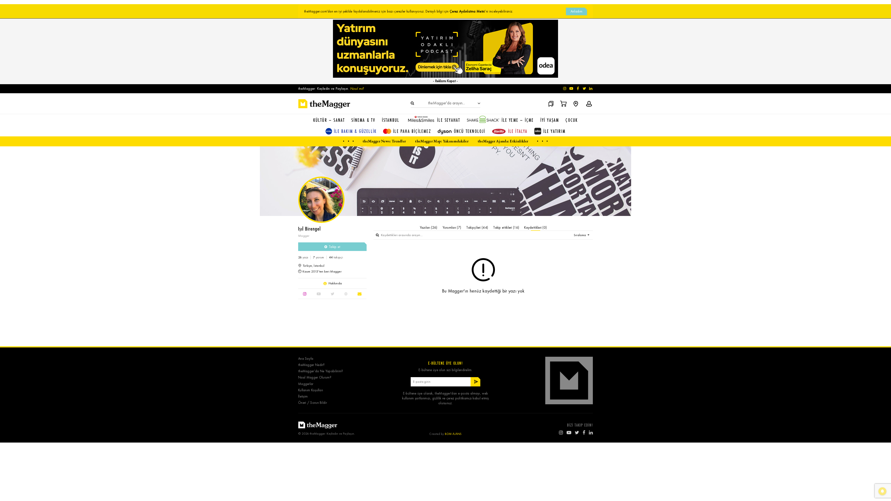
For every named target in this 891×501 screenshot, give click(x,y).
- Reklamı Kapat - (445, 81)
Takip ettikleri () (506, 227)
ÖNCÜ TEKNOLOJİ (469, 131)
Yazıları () (428, 227)
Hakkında (335, 283)
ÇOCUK (571, 120)
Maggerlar (305, 384)
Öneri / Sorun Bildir (312, 403)
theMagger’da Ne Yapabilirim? (320, 371)
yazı (303, 257)
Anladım (576, 11)
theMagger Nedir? (311, 365)
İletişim (303, 396)
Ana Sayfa (305, 359)
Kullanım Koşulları (310, 390)
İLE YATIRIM (554, 131)
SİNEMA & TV (363, 120)
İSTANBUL (391, 120)
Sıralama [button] (580, 235)
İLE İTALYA (518, 131)
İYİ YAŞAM (549, 120)
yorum (318, 257)
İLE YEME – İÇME (518, 120)
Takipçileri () (477, 227)
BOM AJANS (453, 434)
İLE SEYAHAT (448, 120)
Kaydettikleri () (535, 227)
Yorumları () (451, 227)
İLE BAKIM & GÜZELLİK (355, 131)
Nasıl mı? (357, 88)
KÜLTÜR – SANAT (329, 120)
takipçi (336, 257)
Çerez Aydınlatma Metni (467, 11)
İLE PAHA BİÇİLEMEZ (412, 131)
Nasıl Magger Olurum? (314, 377)
